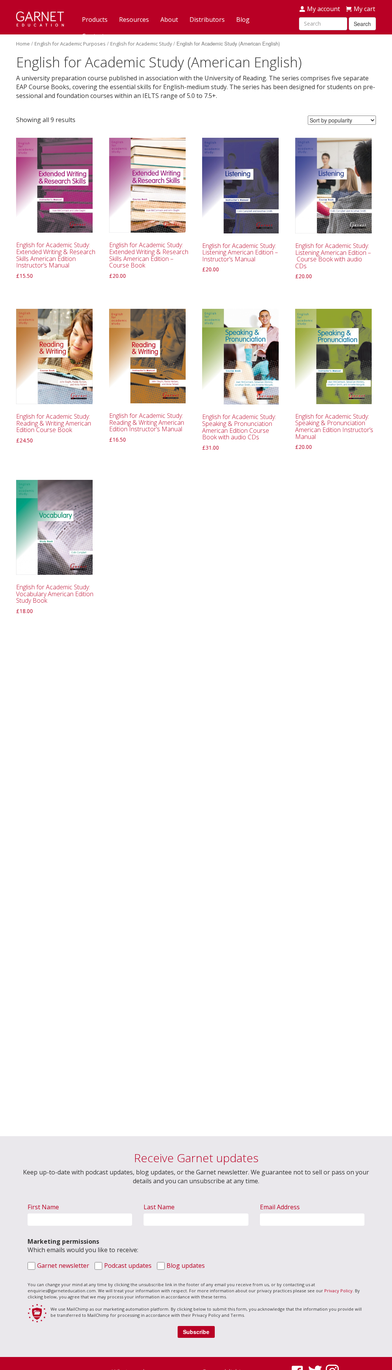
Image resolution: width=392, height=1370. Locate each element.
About (169, 19)
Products (95, 19)
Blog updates (186, 1265)
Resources (134, 19)
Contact (93, 36)
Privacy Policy (338, 1290)
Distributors (207, 19)
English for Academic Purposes (70, 43)
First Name (43, 1207)
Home (23, 43)
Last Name (159, 1207)
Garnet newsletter (63, 1265)
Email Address (280, 1207)
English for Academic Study (141, 43)
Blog (243, 19)
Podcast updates (128, 1265)
